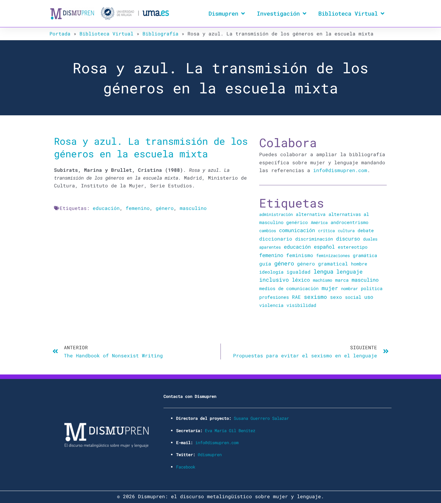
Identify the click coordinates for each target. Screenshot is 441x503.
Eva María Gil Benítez (230, 430)
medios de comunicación (289, 288)
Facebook (185, 467)
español (324, 246)
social (353, 297)
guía (265, 263)
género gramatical (322, 263)
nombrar (349, 288)
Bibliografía (160, 33)
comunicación (297, 230)
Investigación (278, 13)
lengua (323, 271)
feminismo (299, 255)
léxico (301, 279)
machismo (322, 280)
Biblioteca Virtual (348, 13)
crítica (326, 230)
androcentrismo (349, 222)
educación (106, 208)
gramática (365, 255)
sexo (336, 297)
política (371, 288)
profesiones (274, 297)
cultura (346, 230)
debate (366, 230)
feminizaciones (333, 255)
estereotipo (353, 247)
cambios (267, 230)
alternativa (311, 214)
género (165, 208)
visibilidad (301, 305)
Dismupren (223, 13)
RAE (296, 297)
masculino (193, 208)
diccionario (275, 239)
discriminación (314, 239)
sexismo (315, 296)
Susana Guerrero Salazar (261, 418)
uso (368, 297)
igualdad (298, 271)
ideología (271, 272)
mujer (330, 288)
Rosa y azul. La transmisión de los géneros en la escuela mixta (151, 147)
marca (342, 280)
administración (276, 214)
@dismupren (210, 454)
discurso (348, 238)
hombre (359, 264)
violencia (271, 305)
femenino (138, 208)
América (319, 222)
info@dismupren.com (340, 170)
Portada (60, 33)
